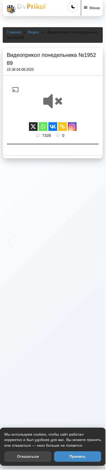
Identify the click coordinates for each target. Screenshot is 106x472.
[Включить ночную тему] (73, 7)
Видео (33, 32)
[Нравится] (38, 135)
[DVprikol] (25, 8)
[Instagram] (72, 126)
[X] (33, 126)
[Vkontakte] (52, 126)
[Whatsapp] (43, 126)
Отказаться (28, 456)
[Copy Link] (62, 126)
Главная (14, 32)
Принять (77, 456)
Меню (95, 8)
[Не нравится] (58, 135)
